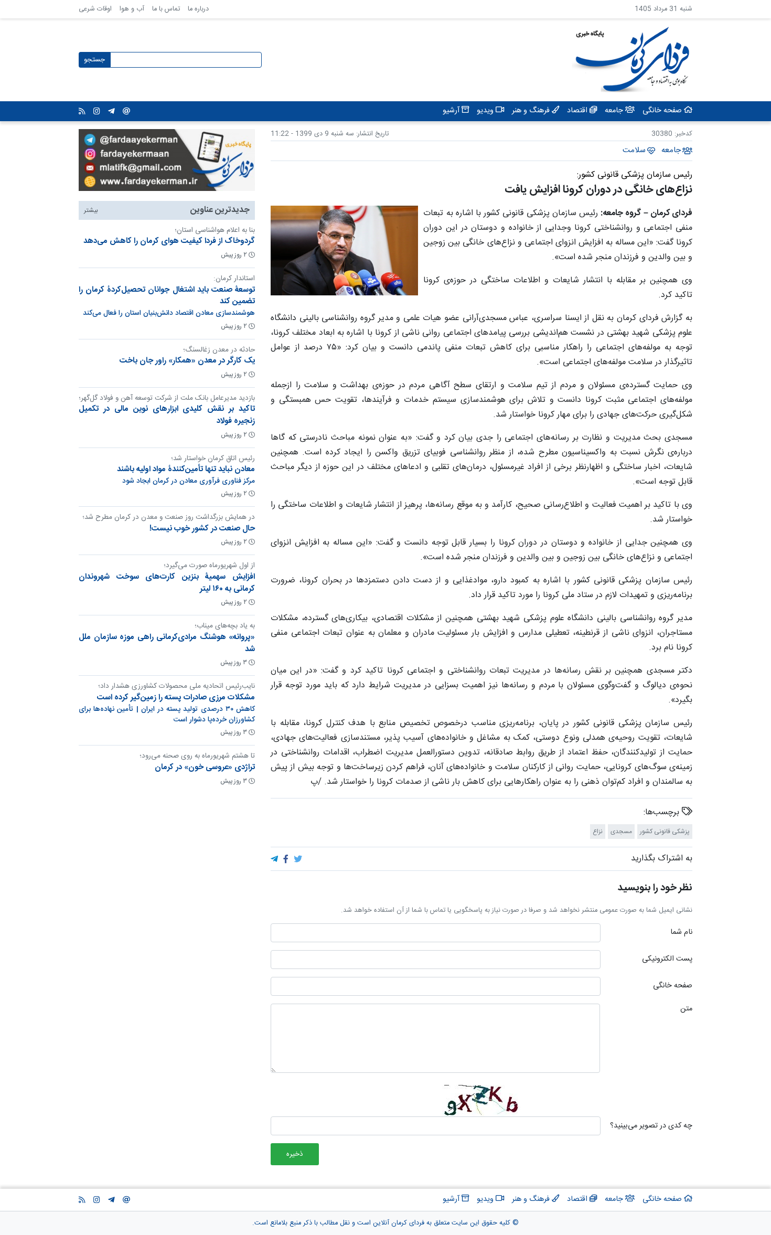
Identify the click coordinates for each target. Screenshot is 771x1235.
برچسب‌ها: (663, 812)
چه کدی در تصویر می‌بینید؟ (651, 1126)
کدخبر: (683, 134)
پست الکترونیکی (667, 959)
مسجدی (621, 831)
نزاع (598, 831)
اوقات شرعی (95, 9)
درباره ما (198, 9)
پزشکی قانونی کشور (665, 831)
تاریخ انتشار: (371, 134)
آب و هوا (132, 9)
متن (686, 1009)
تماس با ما (166, 9)
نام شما (681, 933)
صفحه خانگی (672, 986)
